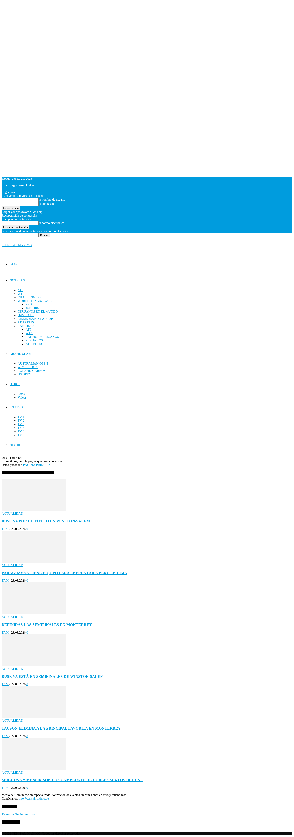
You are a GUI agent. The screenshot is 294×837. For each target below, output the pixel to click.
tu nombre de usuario (52, 199)
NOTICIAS (17, 280)
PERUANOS (34, 340)
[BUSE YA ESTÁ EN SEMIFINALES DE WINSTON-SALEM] (34, 665)
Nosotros (15, 444)
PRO (29, 304)
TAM (5, 529)
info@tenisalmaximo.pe (34, 798)
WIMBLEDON (28, 367)
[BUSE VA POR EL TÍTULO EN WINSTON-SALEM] (34, 510)
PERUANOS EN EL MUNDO (38, 311)
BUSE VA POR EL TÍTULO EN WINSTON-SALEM (46, 521)
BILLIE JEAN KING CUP (35, 318)
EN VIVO (16, 407)
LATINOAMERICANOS (42, 336)
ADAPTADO (27, 322)
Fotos (21, 394)
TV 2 (21, 420)
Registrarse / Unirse (22, 185)
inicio (13, 264)
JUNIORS (32, 308)
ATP (20, 290)
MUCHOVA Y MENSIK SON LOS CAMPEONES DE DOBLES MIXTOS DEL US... (72, 780)
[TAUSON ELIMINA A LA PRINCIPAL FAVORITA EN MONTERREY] (34, 717)
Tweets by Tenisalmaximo (18, 814)
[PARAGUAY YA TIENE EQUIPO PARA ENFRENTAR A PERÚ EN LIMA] (34, 561)
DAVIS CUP (26, 315)
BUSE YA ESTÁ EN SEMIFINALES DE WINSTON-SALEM (53, 676)
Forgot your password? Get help (22, 212)
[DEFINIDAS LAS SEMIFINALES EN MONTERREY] (34, 613)
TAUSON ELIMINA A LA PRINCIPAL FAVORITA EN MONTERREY (61, 728)
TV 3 (21, 424)
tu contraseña (47, 203)
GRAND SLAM (20, 353)
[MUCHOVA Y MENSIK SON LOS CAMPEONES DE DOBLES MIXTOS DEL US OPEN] (34, 769)
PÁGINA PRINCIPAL (38, 465)
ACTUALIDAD (12, 513)
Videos (22, 397)
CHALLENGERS (29, 297)
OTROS (15, 384)
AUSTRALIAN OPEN (33, 363)
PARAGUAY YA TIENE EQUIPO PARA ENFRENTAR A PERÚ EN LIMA (64, 573)
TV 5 (21, 431)
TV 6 (21, 435)
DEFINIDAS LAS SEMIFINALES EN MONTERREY (47, 625)
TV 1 (21, 417)
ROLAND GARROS (32, 370)
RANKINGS (26, 326)
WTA (21, 293)
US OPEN (24, 374)
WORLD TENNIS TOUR (35, 300)
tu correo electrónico (51, 223)
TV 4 (21, 427)
